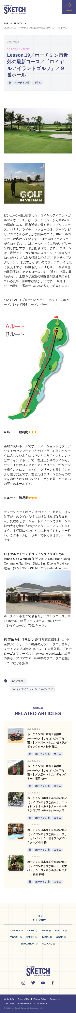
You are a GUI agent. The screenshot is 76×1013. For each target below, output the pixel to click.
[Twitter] (33, 983)
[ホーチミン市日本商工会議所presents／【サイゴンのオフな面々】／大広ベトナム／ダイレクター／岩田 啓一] (16, 767)
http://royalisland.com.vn (51, 568)
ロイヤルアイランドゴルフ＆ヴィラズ (32, 689)
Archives (10, 1003)
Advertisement (24, 1003)
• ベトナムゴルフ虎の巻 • (18, 49)
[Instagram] (23, 983)
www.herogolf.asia (49, 653)
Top (6, 23)
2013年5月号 (19, 680)
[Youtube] (43, 983)
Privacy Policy (39, 999)
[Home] (15, 9)
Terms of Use (24, 999)
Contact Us (55, 999)
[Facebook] (53, 983)
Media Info (9, 999)
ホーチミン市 (22, 82)
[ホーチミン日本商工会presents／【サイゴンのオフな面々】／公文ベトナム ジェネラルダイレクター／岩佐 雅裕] (16, 863)
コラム (37, 82)
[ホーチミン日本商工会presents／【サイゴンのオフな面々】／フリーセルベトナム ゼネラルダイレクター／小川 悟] (16, 831)
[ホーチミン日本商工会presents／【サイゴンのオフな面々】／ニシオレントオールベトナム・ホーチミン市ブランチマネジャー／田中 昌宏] (16, 799)
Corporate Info (41, 1003)
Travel (18, 23)
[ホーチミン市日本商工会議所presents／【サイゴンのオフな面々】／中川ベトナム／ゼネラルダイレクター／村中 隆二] (16, 735)
